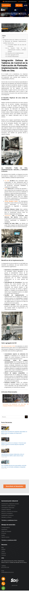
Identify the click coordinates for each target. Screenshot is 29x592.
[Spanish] (27, 5)
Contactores (8, 215)
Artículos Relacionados (13, 56)
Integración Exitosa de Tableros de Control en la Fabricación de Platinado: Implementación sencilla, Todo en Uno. (14, 41)
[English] (25, 5)
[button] (15, 10)
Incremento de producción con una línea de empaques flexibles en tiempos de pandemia (15, 404)
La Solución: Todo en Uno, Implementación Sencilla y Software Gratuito (17, 49)
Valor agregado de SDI (13, 54)
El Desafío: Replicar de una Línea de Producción (17, 45)
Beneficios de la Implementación (16, 53)
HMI (6, 188)
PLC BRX (7, 180)
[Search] (26, 416)
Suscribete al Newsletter (14, 486)
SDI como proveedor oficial (8, 346)
